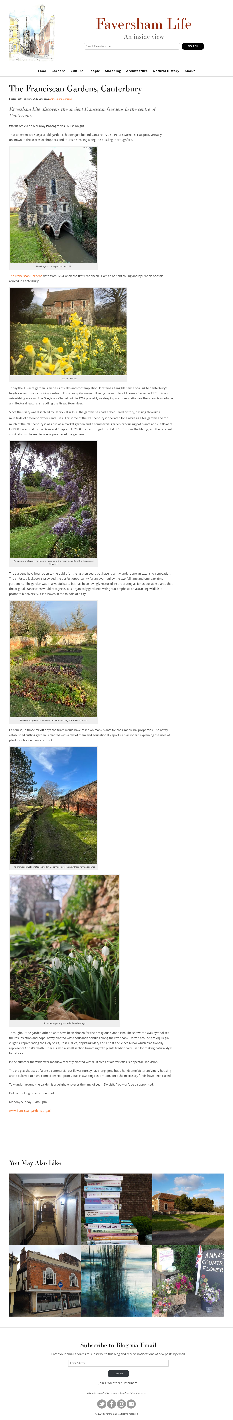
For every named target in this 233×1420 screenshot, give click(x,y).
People (94, 71)
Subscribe (118, 1373)
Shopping (113, 71)
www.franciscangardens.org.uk (30, 1111)
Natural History (166, 71)
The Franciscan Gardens (25, 276)
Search (193, 46)
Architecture (137, 71)
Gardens (59, 71)
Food (42, 71)
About (190, 71)
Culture (77, 71)
